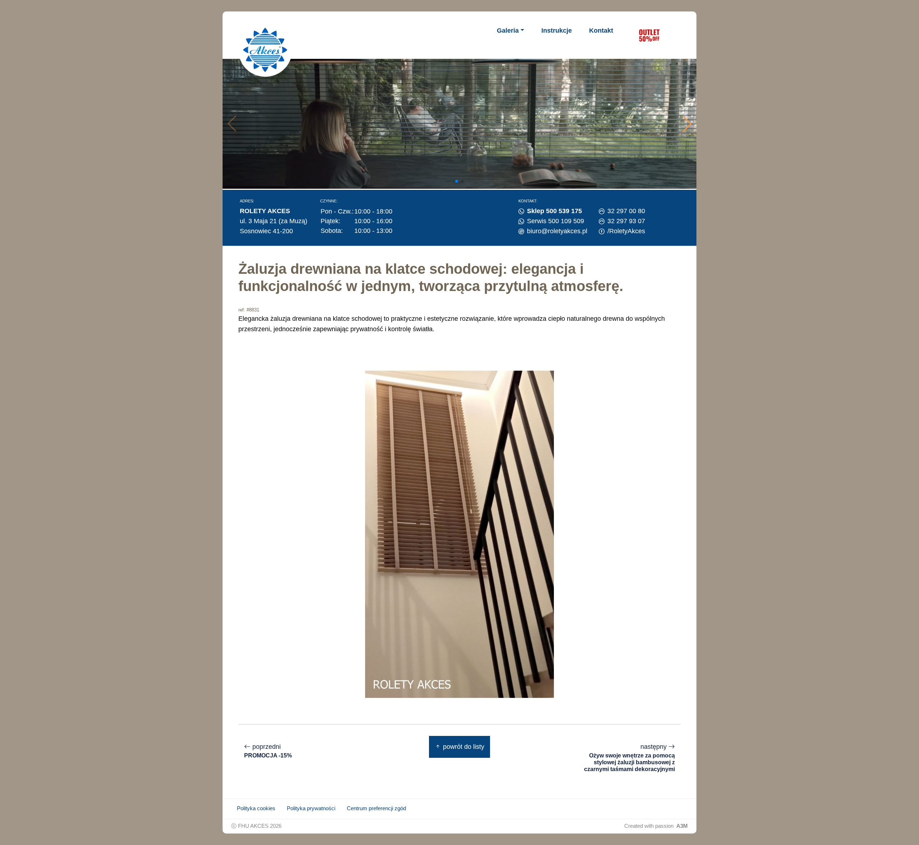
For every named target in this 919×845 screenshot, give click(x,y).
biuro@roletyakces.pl (557, 231)
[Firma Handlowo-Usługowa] (265, 50)
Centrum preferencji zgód (376, 808)
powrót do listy (462, 746)
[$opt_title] (649, 35)
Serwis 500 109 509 (555, 221)
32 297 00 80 (626, 211)
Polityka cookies (256, 808)
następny (629, 757)
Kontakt (601, 30)
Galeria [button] (508, 30)
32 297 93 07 (626, 221)
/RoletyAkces (626, 231)
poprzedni (268, 751)
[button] (687, 124)
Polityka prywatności (311, 808)
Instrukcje (556, 30)
